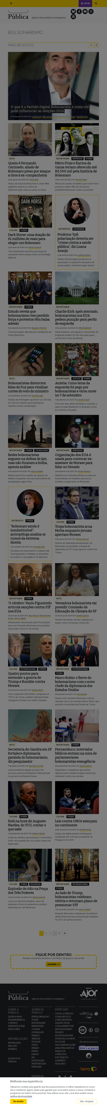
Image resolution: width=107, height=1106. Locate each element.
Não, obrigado (87, 1101)
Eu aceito (18, 1101)
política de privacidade (21, 1096)
